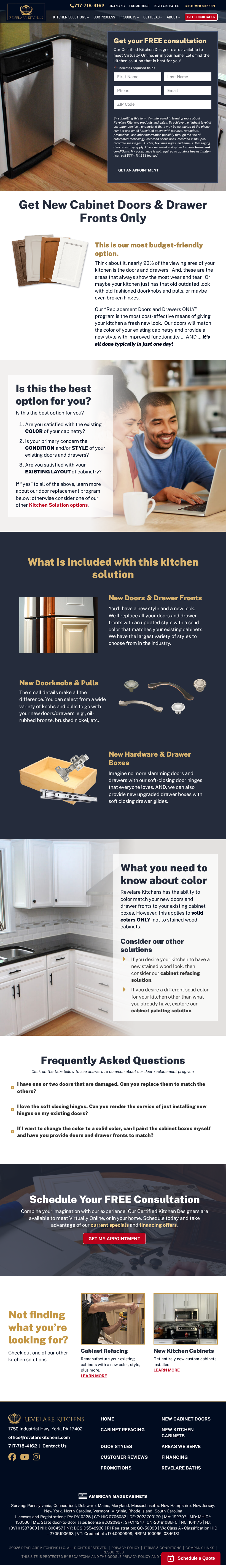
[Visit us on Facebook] (13, 1457)
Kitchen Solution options (58, 505)
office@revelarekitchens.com (39, 1437)
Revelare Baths (166, 6)
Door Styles (116, 1446)
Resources (113, 1552)
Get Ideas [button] (151, 17)
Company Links (199, 1548)
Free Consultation (201, 17)
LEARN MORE (94, 1375)
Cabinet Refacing (123, 1429)
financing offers (158, 1225)
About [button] (172, 17)
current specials (110, 1225)
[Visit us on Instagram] (37, 1457)
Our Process (104, 17)
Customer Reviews (124, 1457)
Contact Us (54, 1446)
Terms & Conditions (162, 1548)
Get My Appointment (114, 1238)
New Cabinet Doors (186, 1419)
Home (107, 1419)
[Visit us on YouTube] (25, 1457)
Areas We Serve (181, 1446)
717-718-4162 (89, 5)
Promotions (139, 6)
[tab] (113, 1087)
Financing (117, 6)
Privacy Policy (125, 1548)
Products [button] (127, 17)
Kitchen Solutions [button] (69, 17)
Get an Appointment (138, 170)
